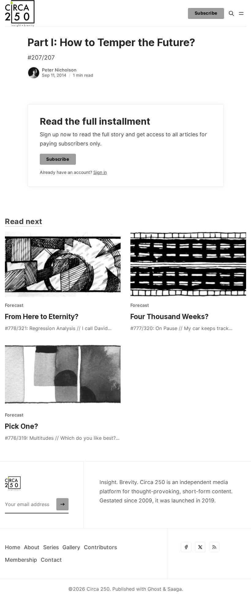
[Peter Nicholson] (34, 73)
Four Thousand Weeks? (169, 316)
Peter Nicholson (59, 69)
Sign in (100, 172)
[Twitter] (200, 547)
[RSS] (214, 547)
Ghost (154, 589)
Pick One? (21, 426)
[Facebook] (186, 547)
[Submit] (62, 504)
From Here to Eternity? (41, 316)
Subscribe (206, 13)
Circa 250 (98, 589)
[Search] (231, 13)
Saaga (174, 589)
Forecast (14, 305)
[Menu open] (241, 13)
